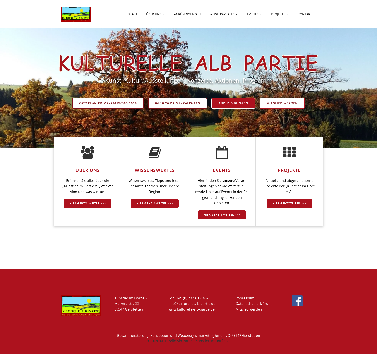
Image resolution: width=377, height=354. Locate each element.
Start (132, 14)
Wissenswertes (222, 14)
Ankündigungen (187, 14)
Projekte (278, 14)
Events (252, 14)
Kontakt (305, 14)
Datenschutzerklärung (254, 303)
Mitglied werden (249, 309)
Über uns (153, 14)
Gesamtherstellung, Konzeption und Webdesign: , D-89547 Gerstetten (188, 335)
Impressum (245, 298)
